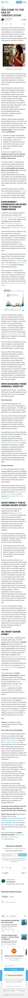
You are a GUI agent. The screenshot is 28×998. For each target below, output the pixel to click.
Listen (24, 19)
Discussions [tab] (13, 916)
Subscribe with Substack (15, 975)
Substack (6, 994)
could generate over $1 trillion (14, 657)
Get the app (22, 991)
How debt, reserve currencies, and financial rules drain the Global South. (9, 941)
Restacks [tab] (11, 896)
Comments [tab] (5, 896)
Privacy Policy (19, 982)
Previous (6, 873)
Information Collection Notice (17, 860)
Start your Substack (10, 991)
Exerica (5, 325)
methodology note (9, 825)
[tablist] (8, 896)
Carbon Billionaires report (14, 334)
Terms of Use (21, 858)
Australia (18, 152)
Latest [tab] (7, 916)
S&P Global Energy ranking (12, 742)
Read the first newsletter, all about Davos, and (12, 837)
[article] (14, 926)
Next (23, 873)
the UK (10, 152)
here (11, 798)
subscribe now (9, 839)
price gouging (11, 711)
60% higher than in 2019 (17, 227)
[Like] (2, 24)
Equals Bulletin (11, 929)
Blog (2, 7)
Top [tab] (3, 916)
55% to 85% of (18, 260)
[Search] (25, 916)
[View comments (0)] (6, 24)
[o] (24, 922)
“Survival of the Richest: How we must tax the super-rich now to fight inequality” (13, 820)
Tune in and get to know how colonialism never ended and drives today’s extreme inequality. (10, 925)
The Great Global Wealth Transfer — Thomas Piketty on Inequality (10, 937)
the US (5, 152)
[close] (23, 949)
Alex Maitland (8, 18)
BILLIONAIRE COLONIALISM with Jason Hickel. (10, 921)
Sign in (24, 2)
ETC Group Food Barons (10, 740)
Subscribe (19, 2)
